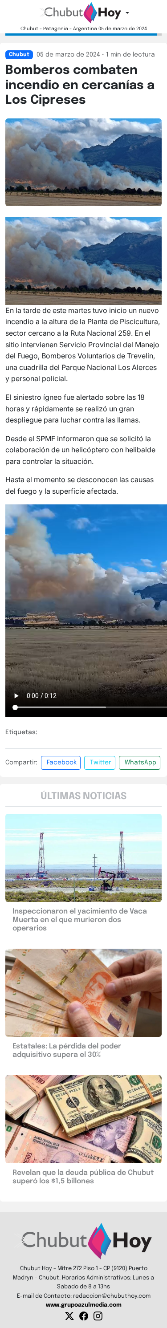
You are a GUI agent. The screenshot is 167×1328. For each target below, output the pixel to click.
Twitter (100, 762)
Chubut (19, 54)
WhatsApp (140, 762)
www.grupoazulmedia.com (84, 1305)
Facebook (62, 762)
